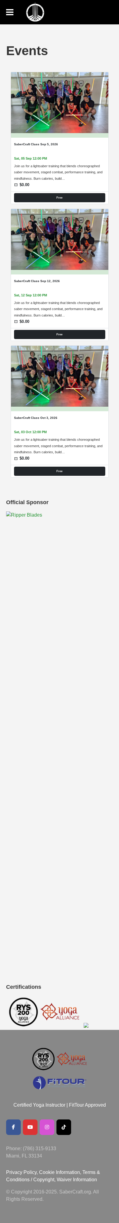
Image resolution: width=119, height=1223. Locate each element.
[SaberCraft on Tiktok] (63, 1127)
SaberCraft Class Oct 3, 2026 (35, 417)
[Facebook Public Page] (13, 1127)
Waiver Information (77, 1179)
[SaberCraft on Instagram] (47, 1127)
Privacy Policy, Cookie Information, (44, 1172)
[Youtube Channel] (30, 1127)
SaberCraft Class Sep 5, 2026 (36, 144)
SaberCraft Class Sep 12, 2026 (37, 281)
